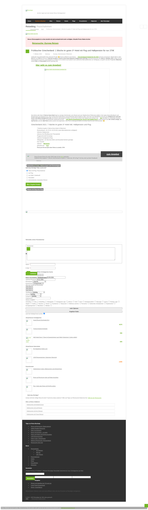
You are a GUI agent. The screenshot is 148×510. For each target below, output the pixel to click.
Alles (50, 21)
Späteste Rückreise (31, 279)
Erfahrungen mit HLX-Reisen (35, 411)
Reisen (58, 21)
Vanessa (47, 54)
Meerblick (40, 305)
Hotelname (29, 298)
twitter (114, 11)
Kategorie (28, 296)
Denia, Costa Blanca (36, 487)
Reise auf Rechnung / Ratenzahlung (41, 426)
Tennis (48, 303)
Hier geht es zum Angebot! (48, 65)
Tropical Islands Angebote (77, 329)
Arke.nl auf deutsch (36, 430)
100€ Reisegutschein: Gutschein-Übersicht (77, 357)
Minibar (48, 305)
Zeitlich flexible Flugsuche (38, 428)
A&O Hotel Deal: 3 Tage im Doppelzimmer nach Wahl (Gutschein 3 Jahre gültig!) (77, 337)
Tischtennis (55, 303)
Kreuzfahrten (83, 21)
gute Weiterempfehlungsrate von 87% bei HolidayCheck (82, 119)
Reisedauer (29, 281)
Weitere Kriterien (30, 300)
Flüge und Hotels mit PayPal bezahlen (41, 434)
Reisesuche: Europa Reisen (45, 43)
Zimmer (28, 294)
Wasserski (64, 303)
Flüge (73, 21)
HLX (47, 145)
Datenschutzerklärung (69, 508)
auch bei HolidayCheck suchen (34, 314)
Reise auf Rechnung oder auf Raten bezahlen (45, 377)
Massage (99, 302)
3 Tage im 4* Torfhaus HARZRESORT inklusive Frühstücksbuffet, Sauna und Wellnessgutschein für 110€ (141, 26)
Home (29, 21)
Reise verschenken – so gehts (39, 432)
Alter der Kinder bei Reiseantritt (34, 285)
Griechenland (61, 54)
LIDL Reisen (39, 454)
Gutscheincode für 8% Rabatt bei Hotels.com (145, 26)
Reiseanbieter (35, 449)
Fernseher (84, 303)
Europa (55, 54)
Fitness (70, 302)
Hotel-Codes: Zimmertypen (38, 438)
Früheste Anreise (42, 277)
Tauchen (40, 303)
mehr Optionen (74, 308)
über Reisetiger (105, 21)
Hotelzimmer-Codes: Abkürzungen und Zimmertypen (47, 369)
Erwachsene (29, 283)
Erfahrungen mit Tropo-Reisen (35, 414)
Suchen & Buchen (40, 21)
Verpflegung (29, 292)
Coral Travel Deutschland (38, 485)
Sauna (106, 302)
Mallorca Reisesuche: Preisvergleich (41, 440)
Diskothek (42, 302)
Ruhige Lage (114, 302)
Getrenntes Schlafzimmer (97, 303)
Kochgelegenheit (30, 305)
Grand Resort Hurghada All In (77, 320)
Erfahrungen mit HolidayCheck (35, 404)
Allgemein (94, 21)
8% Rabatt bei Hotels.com (40, 349)
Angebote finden (74, 311)
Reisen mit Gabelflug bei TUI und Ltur (41, 483)
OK (62, 508)
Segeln (28, 303)
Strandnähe (50, 302)
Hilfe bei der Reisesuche (94, 398)
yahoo (117, 11)
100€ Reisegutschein (37, 436)
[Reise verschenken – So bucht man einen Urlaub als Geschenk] (74, 212)
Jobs (27, 498)
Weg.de (38, 452)
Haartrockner (110, 303)
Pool (81, 302)
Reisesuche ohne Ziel (37, 442)
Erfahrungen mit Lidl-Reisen (34, 408)
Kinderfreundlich (89, 302)
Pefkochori (69, 54)
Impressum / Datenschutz (38, 498)
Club (35, 302)
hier (101, 118)
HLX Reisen (39, 450)
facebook (111, 11)
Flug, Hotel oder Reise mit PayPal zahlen (44, 386)
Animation (29, 302)
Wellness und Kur (74, 303)
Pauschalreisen (35, 457)
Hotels (66, 21)
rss (121, 11)
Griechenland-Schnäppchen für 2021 (88, 57)
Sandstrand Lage (61, 302)
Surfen (34, 303)
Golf (76, 302)
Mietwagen (46, 143)
